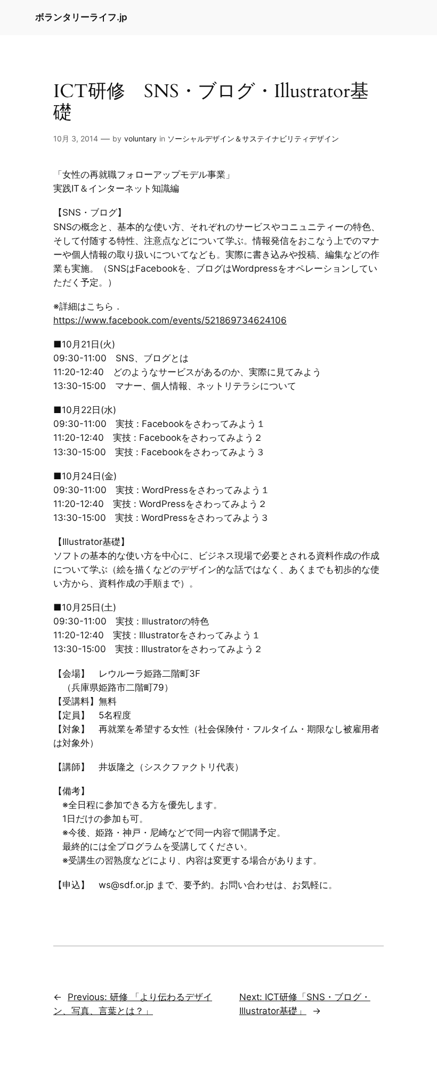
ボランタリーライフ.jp (81, 17)
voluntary (140, 138)
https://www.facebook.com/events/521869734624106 (170, 320)
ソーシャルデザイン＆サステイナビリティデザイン (253, 138)
